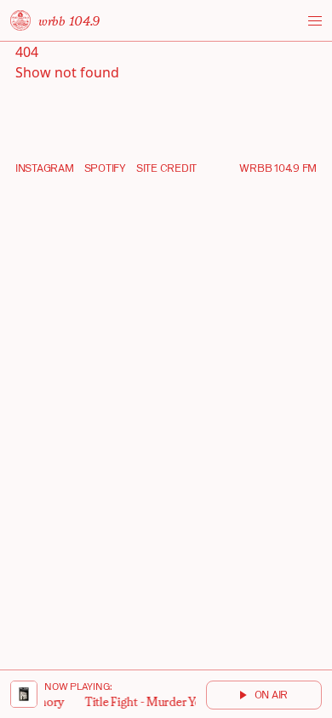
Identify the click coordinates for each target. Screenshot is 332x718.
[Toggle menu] (315, 21)
